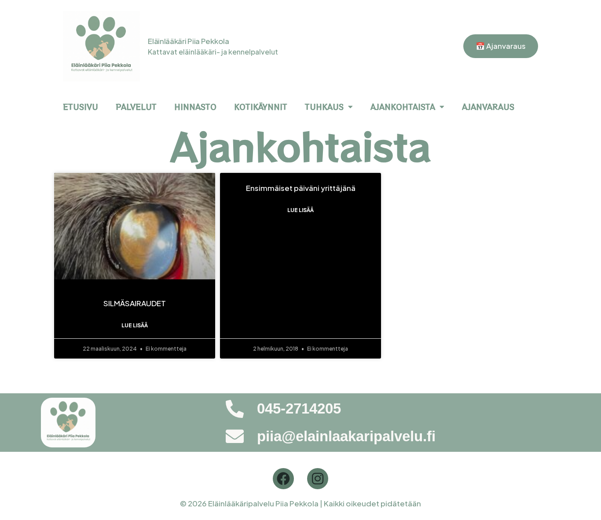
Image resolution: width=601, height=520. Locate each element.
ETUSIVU (80, 106)
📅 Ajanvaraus (501, 46)
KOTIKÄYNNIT (260, 106)
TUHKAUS (324, 106)
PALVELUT (136, 106)
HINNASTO (195, 106)
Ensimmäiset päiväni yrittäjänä (300, 188)
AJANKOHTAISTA (402, 106)
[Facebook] (283, 478)
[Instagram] (317, 478)
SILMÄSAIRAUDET (134, 303)
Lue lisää (134, 325)
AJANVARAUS (488, 106)
